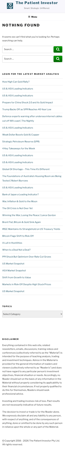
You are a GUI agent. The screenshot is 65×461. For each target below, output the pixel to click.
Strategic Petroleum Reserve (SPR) (20, 141)
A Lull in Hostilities (12, 243)
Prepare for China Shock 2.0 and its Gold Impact (27, 102)
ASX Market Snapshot (14, 270)
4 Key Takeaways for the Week (18, 148)
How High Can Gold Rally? (15, 81)
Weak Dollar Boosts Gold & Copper (20, 134)
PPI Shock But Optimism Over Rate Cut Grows (26, 256)
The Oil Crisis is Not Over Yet (17, 208)
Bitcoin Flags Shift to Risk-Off (18, 236)
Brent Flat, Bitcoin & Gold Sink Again (21, 222)
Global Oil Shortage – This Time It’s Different (26, 169)
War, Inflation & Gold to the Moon (19, 201)
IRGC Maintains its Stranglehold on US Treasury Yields (31, 229)
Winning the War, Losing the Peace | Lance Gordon (29, 215)
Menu (34, 16)
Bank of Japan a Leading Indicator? (20, 194)
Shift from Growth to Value (16, 277)
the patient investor (37, 3)
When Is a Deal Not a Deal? (16, 249)
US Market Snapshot (13, 263)
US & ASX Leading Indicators (17, 88)
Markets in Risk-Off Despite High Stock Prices (26, 284)
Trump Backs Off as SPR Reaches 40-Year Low (26, 109)
